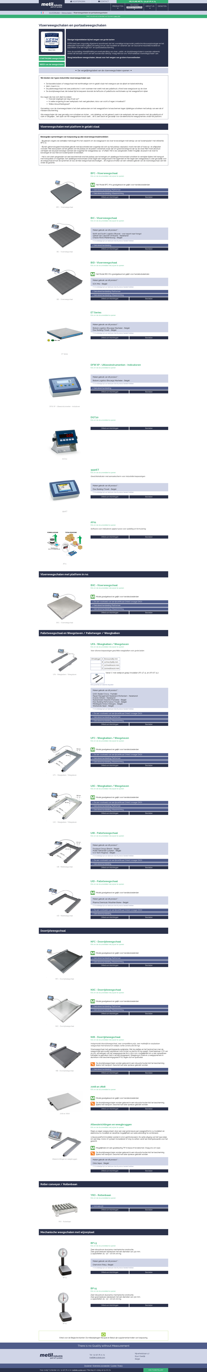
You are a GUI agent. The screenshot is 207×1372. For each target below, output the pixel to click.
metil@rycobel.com (97, 1358)
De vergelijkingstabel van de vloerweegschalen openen (103, 70)
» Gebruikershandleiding (101, 245)
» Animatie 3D (97, 1206)
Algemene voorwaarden (101, 1366)
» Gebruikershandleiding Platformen (106, 190)
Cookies (114, 1366)
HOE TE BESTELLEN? (155, 1370)
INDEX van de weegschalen (52, 64)
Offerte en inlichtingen (109, 197)
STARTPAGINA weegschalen (52, 58)
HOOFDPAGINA (78, 1)
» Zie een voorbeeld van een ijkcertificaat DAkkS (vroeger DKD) (117, 602)
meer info (117, 16)
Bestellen (149, 197)
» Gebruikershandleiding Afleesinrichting (108, 193)
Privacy (120, 1366)
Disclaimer (88, 1366)
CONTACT (104, 1)
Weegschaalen (66, 13)
